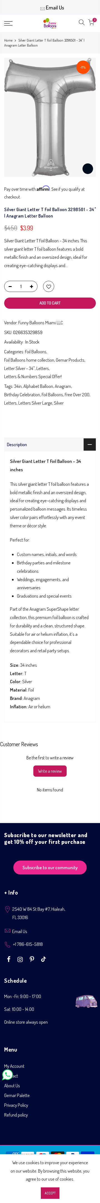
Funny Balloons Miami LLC (40, 322)
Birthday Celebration (22, 394)
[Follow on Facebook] (9, 959)
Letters (42, 368)
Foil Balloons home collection (29, 360)
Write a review (50, 771)
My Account (14, 1066)
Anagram (63, 386)
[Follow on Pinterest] (33, 959)
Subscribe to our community (50, 867)
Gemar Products (70, 360)
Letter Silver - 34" (19, 368)
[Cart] (91, 23)
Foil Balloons (35, 351)
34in (18, 386)
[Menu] (14, 23)
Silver (59, 403)
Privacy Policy (16, 1105)
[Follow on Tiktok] (43, 959)
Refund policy (16, 1115)
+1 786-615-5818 (28, 944)
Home (8, 40)
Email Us (55, 7)
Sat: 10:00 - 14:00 (19, 1009)
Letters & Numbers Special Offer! (33, 376)
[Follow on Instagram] (21, 959)
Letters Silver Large (35, 403)
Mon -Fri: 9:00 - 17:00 (22, 996)
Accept (50, 1193)
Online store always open (26, 1022)
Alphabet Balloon (38, 386)
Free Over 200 (77, 394)
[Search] (81, 23)
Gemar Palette (17, 1095)
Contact (11, 1076)
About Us (12, 1085)
